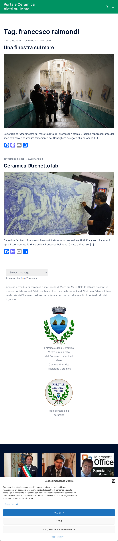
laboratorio (35, 159)
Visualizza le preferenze (59, 529)
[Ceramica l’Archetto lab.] (59, 203)
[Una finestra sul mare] (59, 90)
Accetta (59, 512)
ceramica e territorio (38, 40)
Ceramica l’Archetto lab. (32, 166)
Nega (59, 521)
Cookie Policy (57, 537)
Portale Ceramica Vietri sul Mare (19, 6)
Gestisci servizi (11, 504)
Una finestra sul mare (29, 47)
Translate (31, 278)
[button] (113, 480)
